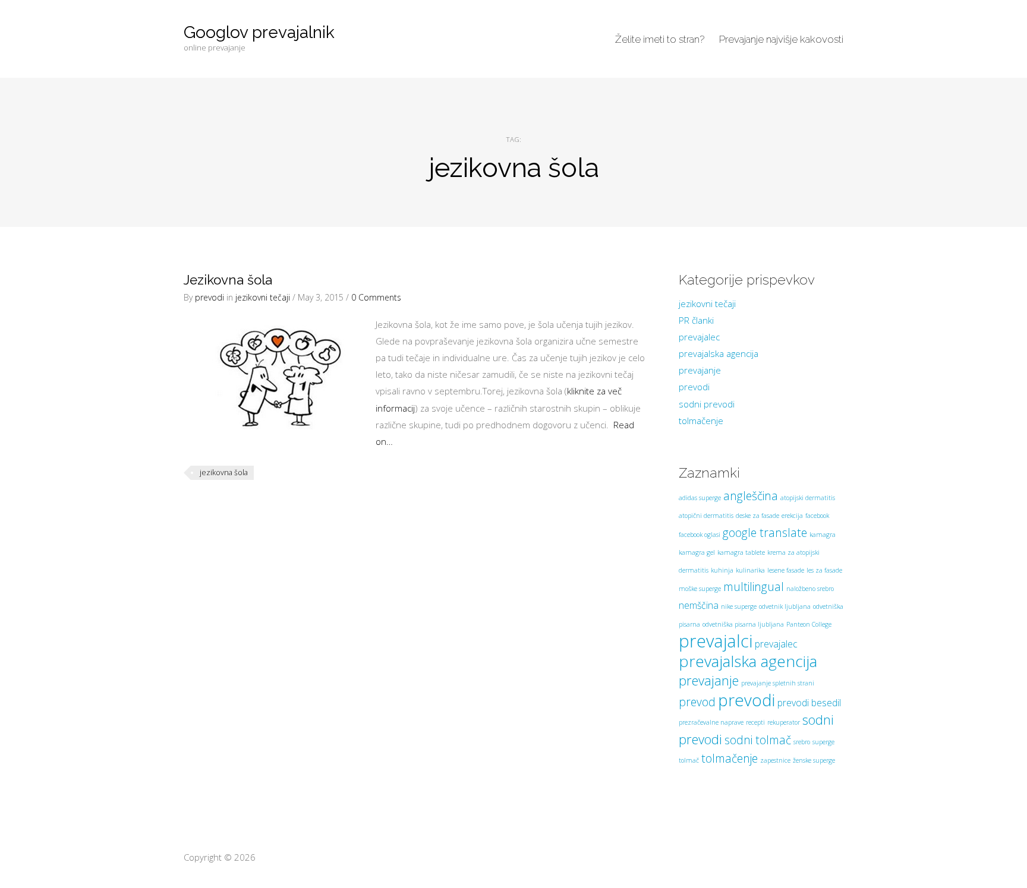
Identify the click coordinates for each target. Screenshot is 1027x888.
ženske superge (814, 760)
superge (823, 742)
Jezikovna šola (228, 279)
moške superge (700, 588)
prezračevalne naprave (711, 722)
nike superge (739, 606)
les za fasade (824, 570)
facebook (817, 515)
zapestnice (775, 760)
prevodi (209, 297)
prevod (697, 702)
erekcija (792, 515)
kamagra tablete (741, 552)
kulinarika (750, 570)
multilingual (753, 587)
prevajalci (715, 641)
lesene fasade (785, 570)
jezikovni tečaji (262, 297)
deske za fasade (757, 515)
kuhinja (722, 570)
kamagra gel (697, 552)
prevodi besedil (809, 702)
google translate (765, 532)
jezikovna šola (224, 472)
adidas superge (700, 498)
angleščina (750, 496)
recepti (755, 722)
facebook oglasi (699, 534)
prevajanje (700, 370)
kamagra (822, 534)
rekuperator (783, 722)
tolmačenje (701, 420)
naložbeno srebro (810, 588)
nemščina (699, 605)
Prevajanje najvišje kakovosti (781, 39)
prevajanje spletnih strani (777, 683)
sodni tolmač (757, 740)
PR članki (696, 320)
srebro (801, 742)
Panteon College (808, 624)
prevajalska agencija (718, 353)
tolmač (689, 760)
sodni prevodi (707, 404)
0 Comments (376, 297)
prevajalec (699, 337)
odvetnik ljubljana (785, 606)
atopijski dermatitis (807, 498)
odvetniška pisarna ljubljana (743, 624)
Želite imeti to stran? (659, 39)
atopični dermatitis (706, 515)
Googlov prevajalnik (259, 32)
